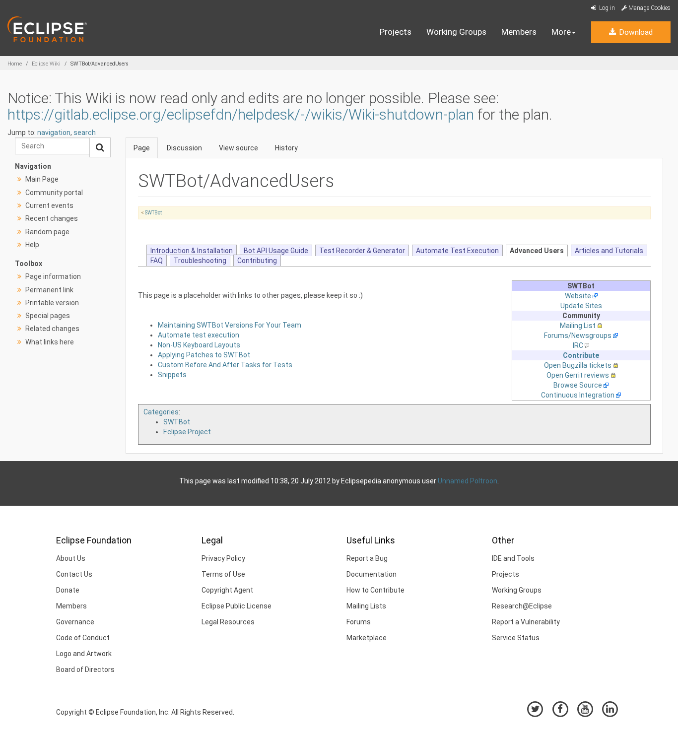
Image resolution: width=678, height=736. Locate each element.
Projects (395, 32)
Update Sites (581, 306)
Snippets (172, 375)
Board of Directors (85, 669)
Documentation (371, 574)
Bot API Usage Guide (276, 251)
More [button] (561, 32)
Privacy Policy (223, 558)
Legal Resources (228, 622)
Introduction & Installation (191, 251)
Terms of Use (223, 574)
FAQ (156, 261)
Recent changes (51, 218)
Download (635, 32)
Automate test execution (198, 335)
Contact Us (74, 574)
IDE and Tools (513, 558)
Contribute (581, 355)
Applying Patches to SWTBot (204, 355)
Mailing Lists (366, 606)
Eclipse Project (187, 432)
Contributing (257, 261)
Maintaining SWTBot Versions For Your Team (229, 325)
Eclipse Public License (236, 606)
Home (14, 64)
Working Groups (456, 32)
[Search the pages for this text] (100, 147)
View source (238, 148)
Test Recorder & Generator (362, 251)
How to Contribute (375, 590)
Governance (75, 622)
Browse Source (577, 385)
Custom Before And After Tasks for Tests (225, 365)
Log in (606, 7)
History (286, 148)
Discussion (184, 148)
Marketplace (366, 638)
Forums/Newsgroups (577, 335)
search (84, 132)
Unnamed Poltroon (467, 481)
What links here (49, 342)
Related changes (52, 329)
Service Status (516, 638)
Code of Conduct (83, 638)
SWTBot (153, 212)
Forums (358, 622)
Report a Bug (367, 558)
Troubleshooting (200, 261)
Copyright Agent (227, 590)
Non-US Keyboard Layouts (199, 345)
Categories (161, 412)
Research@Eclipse (522, 606)
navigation (53, 132)
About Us (70, 558)
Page (142, 148)
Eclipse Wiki (46, 64)
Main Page (42, 179)
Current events (49, 205)
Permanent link (49, 290)
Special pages (47, 316)
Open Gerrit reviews (577, 375)
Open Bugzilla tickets (577, 365)
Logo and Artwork (84, 654)
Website (578, 296)
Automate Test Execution (457, 251)
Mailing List (578, 326)
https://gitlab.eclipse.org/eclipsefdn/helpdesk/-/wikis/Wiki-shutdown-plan (240, 114)
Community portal (54, 193)
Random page (47, 232)
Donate (67, 590)
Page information (53, 276)
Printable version (52, 303)
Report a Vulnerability (526, 622)
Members (519, 32)
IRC (578, 345)
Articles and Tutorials (609, 251)
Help (32, 245)
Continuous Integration (577, 395)
